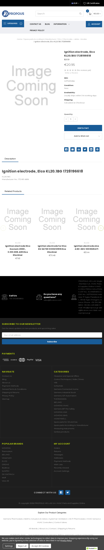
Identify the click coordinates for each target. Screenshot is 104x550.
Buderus (5, 468)
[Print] (79, 149)
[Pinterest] (97, 149)
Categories (12, 23)
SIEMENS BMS (60, 415)
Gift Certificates (92, 3)
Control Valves (60, 522)
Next (100, 228)
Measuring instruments (64, 428)
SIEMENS (6, 448)
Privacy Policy (37, 30)
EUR (76, 3)
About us (6, 382)
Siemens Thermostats (13, 519)
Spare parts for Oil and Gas (65, 422)
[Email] (72, 149)
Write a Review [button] (71, 73)
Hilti (55, 382)
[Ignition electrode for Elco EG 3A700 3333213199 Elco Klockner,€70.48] (52, 219)
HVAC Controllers (45, 522)
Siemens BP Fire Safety (64, 409)
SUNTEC (5, 471)
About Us (43, 528)
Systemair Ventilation (58, 519)
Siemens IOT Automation (65, 396)
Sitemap (6, 399)
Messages (58, 454)
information (60, 24)
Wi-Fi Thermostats (77, 519)
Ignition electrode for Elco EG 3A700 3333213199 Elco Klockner (52, 249)
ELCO (4, 461)
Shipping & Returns (10, 392)
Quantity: (68, 114)
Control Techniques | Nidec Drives (69, 379)
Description (10, 158)
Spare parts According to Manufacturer (71, 425)
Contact (52, 528)
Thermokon (7, 451)
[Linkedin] (91, 149)
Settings (9, 546)
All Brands (33, 528)
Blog (47, 24)
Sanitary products (61, 432)
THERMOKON (60, 399)
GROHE (5, 464)
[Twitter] (85, 149)
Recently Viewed (61, 468)
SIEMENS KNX (60, 412)
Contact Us (35, 24)
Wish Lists (58, 464)
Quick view (29, 201)
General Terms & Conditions (14, 389)
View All (5, 481)
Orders (57, 448)
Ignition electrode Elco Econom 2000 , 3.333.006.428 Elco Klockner (17, 251)
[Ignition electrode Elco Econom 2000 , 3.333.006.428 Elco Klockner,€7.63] (18, 219)
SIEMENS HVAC (61, 405)
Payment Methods (10, 386)
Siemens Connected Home (66, 389)
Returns (57, 451)
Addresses (58, 458)
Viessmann (7, 458)
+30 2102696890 (16, 298)
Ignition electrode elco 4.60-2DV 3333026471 (86, 247)
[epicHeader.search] (80, 14)
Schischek (58, 386)
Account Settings (61, 471)
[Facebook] (66, 149)
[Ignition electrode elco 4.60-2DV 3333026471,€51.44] (86, 219)
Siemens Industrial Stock (65, 392)
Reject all (22, 546)
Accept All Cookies (40, 546)
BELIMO (58, 402)
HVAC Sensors (93, 519)
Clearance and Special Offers (66, 376)
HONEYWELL (60, 419)
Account (95, 24)
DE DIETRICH (8, 474)
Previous (3, 228)
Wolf (4, 477)
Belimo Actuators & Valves (35, 519)
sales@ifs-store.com (52, 300)
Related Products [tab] (13, 191)
